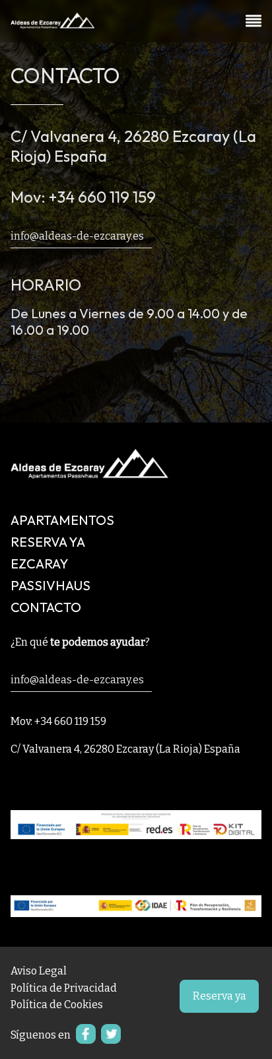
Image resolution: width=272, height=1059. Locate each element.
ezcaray (40, 563)
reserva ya (48, 541)
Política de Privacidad (64, 988)
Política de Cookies (57, 1004)
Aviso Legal (39, 971)
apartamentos (62, 520)
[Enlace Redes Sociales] (83, 1039)
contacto (46, 607)
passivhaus (50, 585)
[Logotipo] (53, 24)
